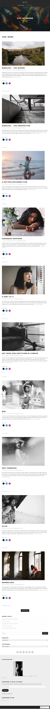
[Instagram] (17, 652)
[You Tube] (29, 652)
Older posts (25, 610)
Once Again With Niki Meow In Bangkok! (10, 623)
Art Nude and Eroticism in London (20, 353)
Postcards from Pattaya (7, 625)
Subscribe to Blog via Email (12, 681)
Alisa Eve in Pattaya (6, 621)
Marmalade (8, 582)
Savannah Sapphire (12, 239)
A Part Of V (8, 297)
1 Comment (4, 147)
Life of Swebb (25, 18)
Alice (5, 526)
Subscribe (5, 690)
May (4, 411)
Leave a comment (6, 91)
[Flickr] (23, 652)
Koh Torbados (9, 468)
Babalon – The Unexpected (16, 126)
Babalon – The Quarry (13, 68)
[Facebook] (26, 652)
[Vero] (32, 652)
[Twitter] (20, 652)
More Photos (4, 677)
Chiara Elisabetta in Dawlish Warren (9, 628)
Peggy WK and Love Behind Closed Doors (10, 619)
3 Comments (5, 547)
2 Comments (5, 262)
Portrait (24, 70)
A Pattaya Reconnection (14, 182)
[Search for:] (25, 633)
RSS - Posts (4, 700)
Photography (19, 70)
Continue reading (17, 77)
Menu (25, 2)
